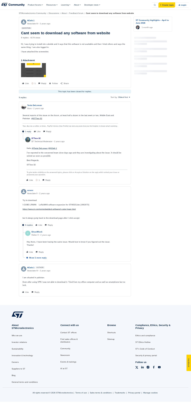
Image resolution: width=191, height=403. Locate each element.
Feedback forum (76, 13)
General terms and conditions (25, 382)
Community (65, 348)
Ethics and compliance (145, 335)
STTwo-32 (36, 138)
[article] (75, 119)
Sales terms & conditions (101, 393)
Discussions (54, 13)
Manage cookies (150, 393)
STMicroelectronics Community (32, 13)
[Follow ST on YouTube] (159, 368)
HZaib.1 (30, 20)
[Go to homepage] (31, 318)
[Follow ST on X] (136, 368)
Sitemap (110, 339)
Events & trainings (68, 362)
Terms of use (81, 393)
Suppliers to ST (18, 369)
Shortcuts (111, 332)
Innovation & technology (22, 355)
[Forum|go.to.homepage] (13, 5)
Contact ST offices (68, 332)
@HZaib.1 (52, 148)
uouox (30, 190)
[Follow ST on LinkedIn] (142, 368)
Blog (14, 375)
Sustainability (17, 349)
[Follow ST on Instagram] (148, 368)
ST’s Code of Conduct (145, 349)
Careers (15, 362)
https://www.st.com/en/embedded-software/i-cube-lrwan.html (49, 209)
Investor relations (19, 342)
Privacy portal (134, 393)
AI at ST (64, 368)
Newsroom (65, 355)
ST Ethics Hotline (142, 342)
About (64, 13)
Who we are (17, 335)
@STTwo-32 (36, 118)
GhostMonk (36, 232)
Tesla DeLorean (34, 105)
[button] (166, 5)
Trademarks (120, 393)
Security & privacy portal (146, 355)
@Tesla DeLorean (40, 148)
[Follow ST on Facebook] (153, 368)
